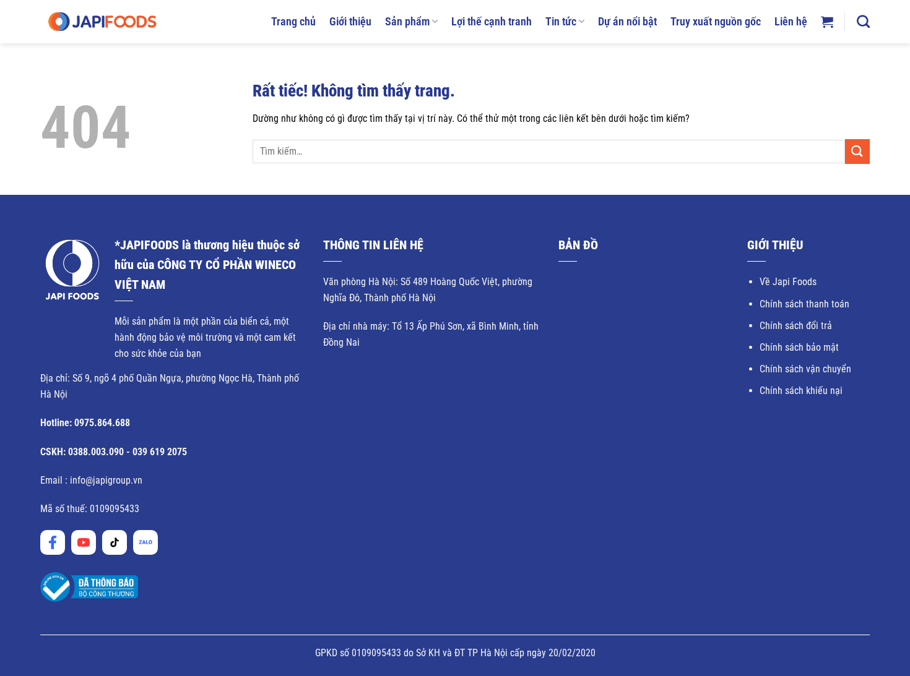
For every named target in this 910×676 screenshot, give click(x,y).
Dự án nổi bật (627, 21)
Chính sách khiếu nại (801, 390)
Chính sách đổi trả (796, 326)
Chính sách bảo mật (799, 347)
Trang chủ (293, 21)
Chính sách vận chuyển (805, 369)
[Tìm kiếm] (863, 21)
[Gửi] (857, 151)
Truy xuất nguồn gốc (715, 21)
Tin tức (560, 21)
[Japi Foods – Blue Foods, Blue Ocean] (102, 21)
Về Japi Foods (788, 282)
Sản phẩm (407, 21)
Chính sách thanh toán (804, 304)
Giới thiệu (350, 21)
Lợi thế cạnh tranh (491, 21)
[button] (827, 21)
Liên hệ (790, 21)
